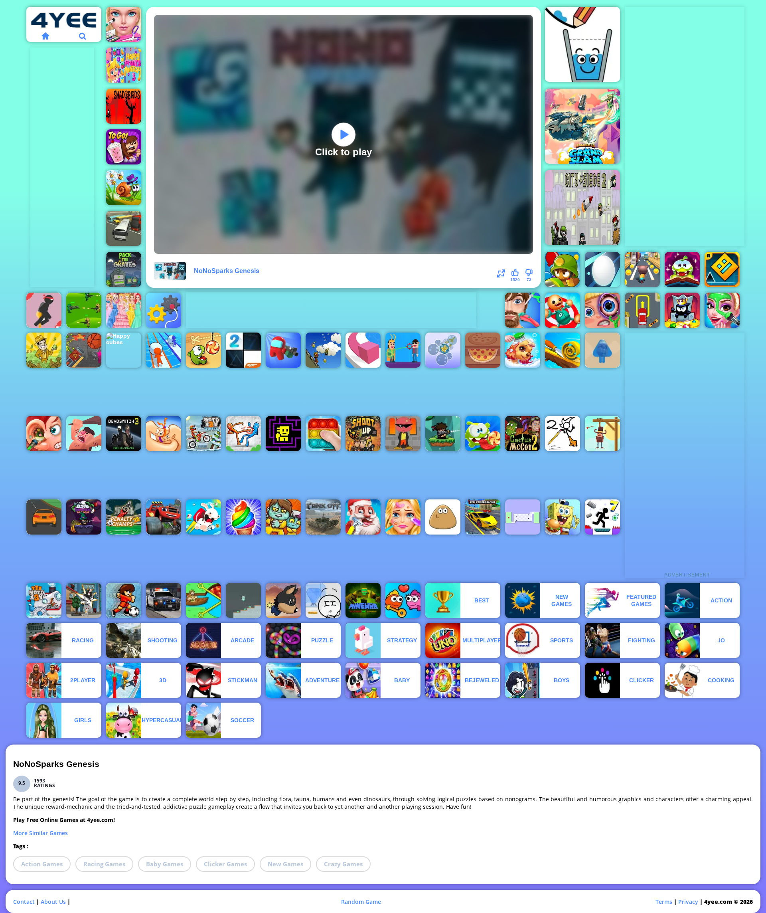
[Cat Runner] (642, 269)
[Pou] (442, 517)
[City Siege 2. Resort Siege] (582, 207)
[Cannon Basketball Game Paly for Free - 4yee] (83, 350)
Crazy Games (343, 864)
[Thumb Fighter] (163, 433)
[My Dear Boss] (83, 600)
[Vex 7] (602, 517)
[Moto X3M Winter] (203, 433)
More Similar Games (40, 833)
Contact (24, 901)
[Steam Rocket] (323, 350)
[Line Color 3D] (363, 350)
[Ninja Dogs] (283, 600)
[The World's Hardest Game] (522, 517)
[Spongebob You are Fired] (562, 517)
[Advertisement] (62, 167)
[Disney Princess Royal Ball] (123, 310)
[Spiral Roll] (562, 350)
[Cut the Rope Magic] (682, 269)
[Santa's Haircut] (363, 517)
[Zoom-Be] (283, 517)
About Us (53, 901)
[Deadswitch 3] (123, 433)
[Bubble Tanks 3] (442, 350)
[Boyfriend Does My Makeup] (722, 310)
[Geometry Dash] (722, 269)
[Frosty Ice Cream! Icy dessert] (243, 517)
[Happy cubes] (123, 350)
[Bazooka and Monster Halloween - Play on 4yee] (83, 517)
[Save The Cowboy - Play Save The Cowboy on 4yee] (602, 433)
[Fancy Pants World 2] (562, 433)
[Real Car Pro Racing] (482, 517)
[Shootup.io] (363, 433)
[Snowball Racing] (163, 350)
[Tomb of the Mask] (283, 433)
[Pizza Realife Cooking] (482, 350)
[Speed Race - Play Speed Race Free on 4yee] (43, 517)
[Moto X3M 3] (43, 600)
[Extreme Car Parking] (642, 310)
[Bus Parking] (123, 228)
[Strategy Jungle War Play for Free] (83, 310)
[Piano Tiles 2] (243, 350)
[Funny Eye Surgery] (602, 310)
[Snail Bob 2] (123, 187)
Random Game (361, 901)
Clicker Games (225, 864)
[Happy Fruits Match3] (123, 65)
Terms (663, 901)
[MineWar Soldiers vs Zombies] (363, 600)
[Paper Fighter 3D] (243, 433)
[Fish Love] (403, 600)
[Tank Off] (323, 517)
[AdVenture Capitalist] (43, 350)
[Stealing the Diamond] (323, 600)
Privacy (688, 901)
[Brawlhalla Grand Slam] (582, 126)
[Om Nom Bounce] (482, 433)
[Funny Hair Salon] (522, 310)
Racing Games (104, 864)
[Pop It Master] (323, 433)
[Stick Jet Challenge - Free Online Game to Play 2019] (43, 310)
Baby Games (164, 864)
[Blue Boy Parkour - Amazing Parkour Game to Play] (602, 350)
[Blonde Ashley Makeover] (403, 517)
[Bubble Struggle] (403, 433)
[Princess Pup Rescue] (522, 350)
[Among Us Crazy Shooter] (283, 350)
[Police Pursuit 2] (163, 600)
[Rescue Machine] (163, 310)
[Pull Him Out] (203, 600)
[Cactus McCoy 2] (522, 433)
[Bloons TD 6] (562, 269)
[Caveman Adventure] (83, 433)
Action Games (42, 864)
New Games (285, 864)
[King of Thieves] (682, 310)
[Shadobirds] (123, 106)
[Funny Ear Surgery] (43, 433)
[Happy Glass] (582, 44)
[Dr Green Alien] (243, 600)
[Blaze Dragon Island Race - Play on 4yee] (163, 517)
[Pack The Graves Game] (123, 269)
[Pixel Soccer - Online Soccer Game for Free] (123, 600)
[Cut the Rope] (203, 350)
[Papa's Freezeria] (123, 146)
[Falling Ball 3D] (602, 269)
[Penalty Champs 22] (123, 517)
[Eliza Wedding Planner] (123, 24)
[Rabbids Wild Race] (203, 517)
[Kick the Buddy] (562, 310)
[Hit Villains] (403, 350)
